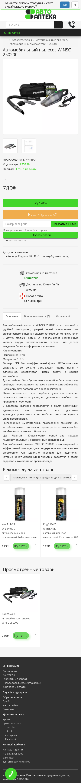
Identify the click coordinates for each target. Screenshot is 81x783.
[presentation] (4, 523)
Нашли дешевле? (42, 214)
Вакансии (8, 709)
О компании (10, 671)
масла (66, 775)
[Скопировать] (33, 164)
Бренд (6, 719)
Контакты (9, 675)
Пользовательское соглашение (22, 683)
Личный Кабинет (13, 749)
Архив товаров (12, 723)
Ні (75, 4)
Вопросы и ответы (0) (37, 316)
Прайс (6, 701)
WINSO (31, 159)
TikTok (9, 731)
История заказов (13, 753)
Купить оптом (41, 235)
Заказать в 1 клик (64, 224)
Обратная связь (12, 697)
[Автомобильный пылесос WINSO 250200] (40, 97)
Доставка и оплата (14, 686)
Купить (40, 203)
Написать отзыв (16, 240)
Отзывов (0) (63, 316)
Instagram (11, 735)
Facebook (10, 739)
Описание (12, 316)
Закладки (8, 757)
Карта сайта (10, 705)
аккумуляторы (52, 775)
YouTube (10, 727)
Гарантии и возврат (15, 679)
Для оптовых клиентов (16, 761)
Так (65, 4)
